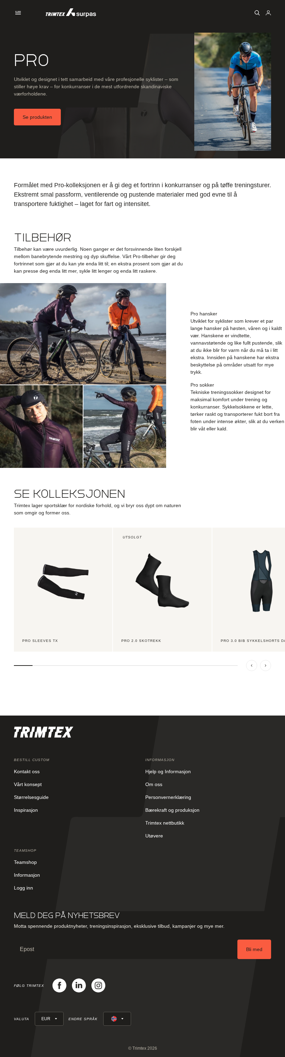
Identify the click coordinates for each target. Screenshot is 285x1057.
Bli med (254, 949)
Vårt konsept (28, 784)
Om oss (153, 784)
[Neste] (265, 665)
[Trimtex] (71, 12)
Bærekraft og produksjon (172, 810)
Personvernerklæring (168, 797)
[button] (18, 13)
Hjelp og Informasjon (168, 771)
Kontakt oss (27, 771)
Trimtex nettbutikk (164, 823)
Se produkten (37, 117)
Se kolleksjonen (69, 493)
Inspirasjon (26, 810)
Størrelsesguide (31, 797)
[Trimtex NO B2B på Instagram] (98, 985)
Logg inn (23, 888)
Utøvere (154, 836)
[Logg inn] (268, 13)
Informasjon (27, 875)
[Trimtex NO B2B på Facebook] (59, 985)
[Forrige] (251, 665)
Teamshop (25, 862)
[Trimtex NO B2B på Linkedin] (79, 985)
